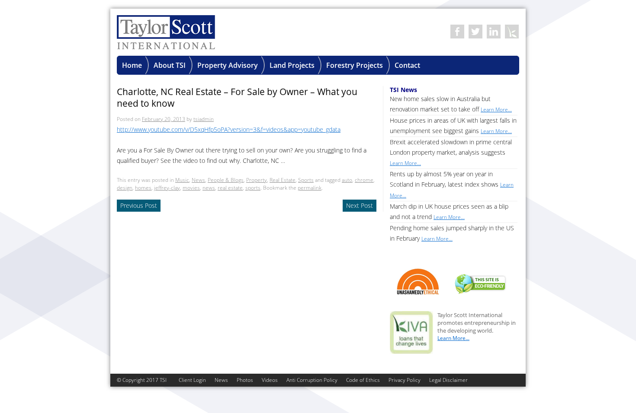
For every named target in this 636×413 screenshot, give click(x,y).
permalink (309, 187)
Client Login (192, 380)
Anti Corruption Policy (311, 380)
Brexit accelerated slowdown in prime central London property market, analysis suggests (451, 152)
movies (191, 187)
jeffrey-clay (167, 187)
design (124, 187)
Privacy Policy (405, 380)
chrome (364, 180)
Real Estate (283, 180)
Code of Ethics (363, 380)
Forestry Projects (354, 65)
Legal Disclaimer (448, 380)
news (208, 187)
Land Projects (292, 65)
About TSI (170, 65)
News (198, 180)
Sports (306, 180)
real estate (230, 187)
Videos (270, 380)
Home (132, 65)
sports (252, 187)
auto (347, 180)
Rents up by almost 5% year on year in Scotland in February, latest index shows (452, 184)
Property (256, 180)
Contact (407, 65)
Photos (245, 380)
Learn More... (453, 338)
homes (143, 187)
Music (182, 180)
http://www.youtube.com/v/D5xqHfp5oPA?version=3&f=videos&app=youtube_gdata (228, 129)
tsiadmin (203, 119)
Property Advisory (227, 65)
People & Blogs (226, 180)
